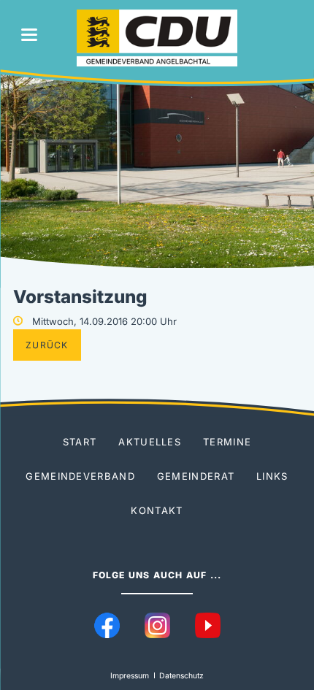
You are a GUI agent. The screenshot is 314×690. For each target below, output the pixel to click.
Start (80, 442)
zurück (47, 345)
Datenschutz (181, 676)
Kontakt (157, 510)
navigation (29, 34)
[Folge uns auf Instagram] (157, 625)
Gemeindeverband (80, 476)
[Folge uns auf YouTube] (207, 625)
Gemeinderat (195, 476)
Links (272, 476)
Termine (227, 442)
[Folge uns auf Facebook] (107, 625)
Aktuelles (149, 442)
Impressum (129, 676)
